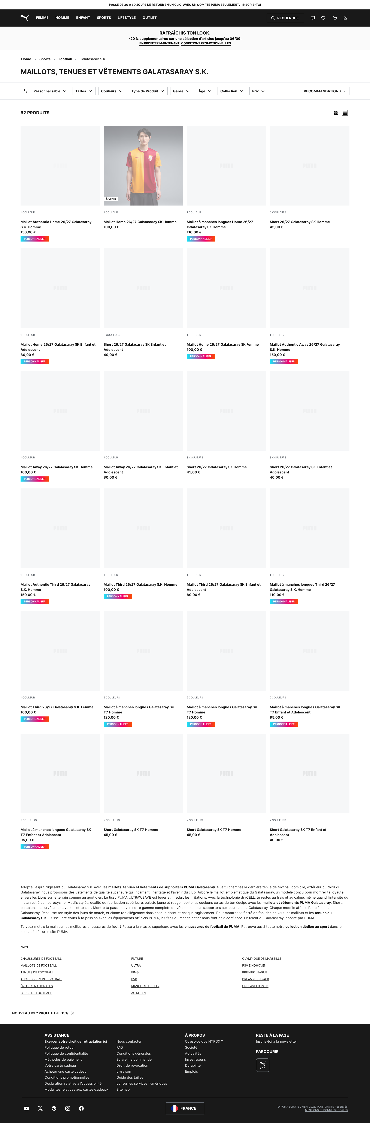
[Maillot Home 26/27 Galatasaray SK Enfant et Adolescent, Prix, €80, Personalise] (60, 306)
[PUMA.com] (24, 18)
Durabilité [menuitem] (193, 1065)
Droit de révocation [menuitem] (132, 1065)
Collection (228, 91)
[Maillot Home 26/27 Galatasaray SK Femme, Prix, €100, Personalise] (226, 303)
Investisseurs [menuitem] (195, 1059)
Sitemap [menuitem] (123, 1089)
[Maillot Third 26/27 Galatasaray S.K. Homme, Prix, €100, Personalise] (143, 543)
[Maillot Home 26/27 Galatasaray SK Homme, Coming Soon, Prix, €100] (143, 178)
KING (135, 972)
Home (26, 59)
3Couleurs (278, 212)
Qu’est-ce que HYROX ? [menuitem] (204, 1041)
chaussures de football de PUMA (212, 926)
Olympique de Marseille (261, 958)
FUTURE (137, 958)
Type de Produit (144, 91)
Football (65, 59)
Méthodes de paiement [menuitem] (63, 1059)
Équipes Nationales (37, 986)
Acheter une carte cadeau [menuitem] (66, 1071)
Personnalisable (47, 91)
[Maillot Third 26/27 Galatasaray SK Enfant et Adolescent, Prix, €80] (226, 542)
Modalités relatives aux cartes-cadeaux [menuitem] (77, 1089)
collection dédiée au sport (307, 926)
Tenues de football (37, 972)
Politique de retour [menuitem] (60, 1047)
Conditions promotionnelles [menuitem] (67, 1077)
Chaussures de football (41, 958)
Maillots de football (39, 965)
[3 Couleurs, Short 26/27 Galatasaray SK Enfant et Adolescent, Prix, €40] (143, 302)
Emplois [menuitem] (191, 1071)
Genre (178, 91)
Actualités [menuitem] (193, 1053)
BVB (134, 979)
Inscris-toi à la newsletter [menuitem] (276, 1041)
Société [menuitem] (191, 1047)
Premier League (254, 972)
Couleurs (108, 91)
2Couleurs (112, 697)
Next (24, 947)
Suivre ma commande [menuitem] (134, 1059)
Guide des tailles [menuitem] (129, 1077)
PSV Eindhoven (254, 965)
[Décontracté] (344, 112)
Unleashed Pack (255, 986)
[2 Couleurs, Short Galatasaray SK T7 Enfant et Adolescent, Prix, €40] (309, 788)
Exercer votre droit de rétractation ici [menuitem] (76, 1041)
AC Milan (138, 993)
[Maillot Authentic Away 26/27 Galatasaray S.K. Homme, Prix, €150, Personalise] (309, 306)
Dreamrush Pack (255, 979)
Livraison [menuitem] (123, 1071)
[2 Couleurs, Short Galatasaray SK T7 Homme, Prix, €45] (143, 785)
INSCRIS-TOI (251, 4)
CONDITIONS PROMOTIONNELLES (206, 43)
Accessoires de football (41, 979)
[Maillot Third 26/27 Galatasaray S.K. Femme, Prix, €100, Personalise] (60, 666)
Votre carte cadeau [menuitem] (60, 1065)
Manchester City (145, 986)
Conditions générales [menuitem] (133, 1053)
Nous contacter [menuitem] (129, 1041)
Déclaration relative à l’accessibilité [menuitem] (73, 1083)
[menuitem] (42, 18)
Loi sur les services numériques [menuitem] (141, 1083)
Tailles (80, 91)
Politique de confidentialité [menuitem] (66, 1053)
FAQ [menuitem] (119, 1047)
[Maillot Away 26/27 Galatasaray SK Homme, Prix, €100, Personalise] (60, 426)
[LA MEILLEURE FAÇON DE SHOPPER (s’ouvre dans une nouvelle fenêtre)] (262, 1065)
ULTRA (136, 965)
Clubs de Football (36, 993)
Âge (201, 91)
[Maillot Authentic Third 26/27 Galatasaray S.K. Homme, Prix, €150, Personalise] (60, 546)
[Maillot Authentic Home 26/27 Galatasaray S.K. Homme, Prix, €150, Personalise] (60, 184)
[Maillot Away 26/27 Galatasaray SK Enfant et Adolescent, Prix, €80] (143, 425)
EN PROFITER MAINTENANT (159, 43)
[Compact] (336, 112)
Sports (45, 59)
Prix (255, 91)
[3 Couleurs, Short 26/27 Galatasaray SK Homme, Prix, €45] (309, 178)
